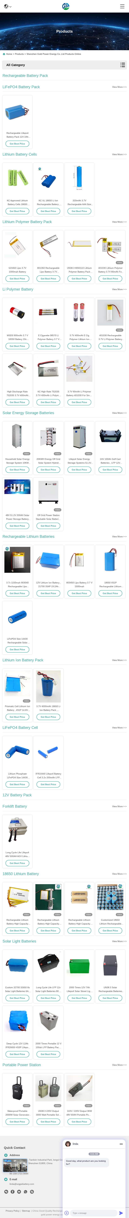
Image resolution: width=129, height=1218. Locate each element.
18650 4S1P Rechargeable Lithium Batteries (110, 586)
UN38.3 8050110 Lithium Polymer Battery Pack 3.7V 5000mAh (79, 272)
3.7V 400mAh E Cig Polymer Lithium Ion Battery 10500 (79, 339)
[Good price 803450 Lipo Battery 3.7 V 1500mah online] (79, 563)
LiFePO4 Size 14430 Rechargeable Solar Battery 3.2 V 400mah (17, 643)
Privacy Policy (12, 1211)
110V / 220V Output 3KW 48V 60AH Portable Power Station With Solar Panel (79, 1115)
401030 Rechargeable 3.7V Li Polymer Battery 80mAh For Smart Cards (110, 339)
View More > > (119, 87)
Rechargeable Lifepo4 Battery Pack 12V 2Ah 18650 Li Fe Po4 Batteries (17, 137)
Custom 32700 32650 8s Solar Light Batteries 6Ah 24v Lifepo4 (17, 991)
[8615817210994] (25, 1192)
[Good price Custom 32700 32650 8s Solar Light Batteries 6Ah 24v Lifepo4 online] (17, 968)
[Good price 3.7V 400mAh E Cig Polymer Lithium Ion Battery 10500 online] (79, 316)
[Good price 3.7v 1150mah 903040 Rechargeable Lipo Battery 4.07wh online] (17, 563)
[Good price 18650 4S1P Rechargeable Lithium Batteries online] (110, 563)
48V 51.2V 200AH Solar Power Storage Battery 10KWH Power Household (17, 519)
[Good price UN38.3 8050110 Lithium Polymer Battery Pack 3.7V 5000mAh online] (79, 248)
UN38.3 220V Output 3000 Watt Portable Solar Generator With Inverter (48, 1115)
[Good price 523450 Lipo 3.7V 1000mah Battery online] (17, 248)
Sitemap (26, 1211)
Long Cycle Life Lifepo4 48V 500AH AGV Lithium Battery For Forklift (17, 856)
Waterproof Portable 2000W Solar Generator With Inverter (17, 1115)
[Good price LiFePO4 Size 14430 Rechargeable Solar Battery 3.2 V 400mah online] (17, 619)
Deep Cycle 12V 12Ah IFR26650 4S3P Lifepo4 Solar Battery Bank (17, 1047)
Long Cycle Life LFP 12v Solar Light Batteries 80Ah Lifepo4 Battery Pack (48, 991)
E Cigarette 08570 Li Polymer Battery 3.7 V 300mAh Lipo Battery (48, 339)
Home (9, 54)
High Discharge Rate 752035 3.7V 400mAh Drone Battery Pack (17, 395)
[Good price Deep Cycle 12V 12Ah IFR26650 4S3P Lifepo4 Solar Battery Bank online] (17, 1024)
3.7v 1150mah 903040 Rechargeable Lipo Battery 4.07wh (17, 586)
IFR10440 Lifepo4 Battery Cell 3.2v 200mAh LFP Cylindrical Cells (48, 777)
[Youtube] (19, 1192)
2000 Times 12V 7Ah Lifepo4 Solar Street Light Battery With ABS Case (79, 991)
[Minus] (121, 1144)
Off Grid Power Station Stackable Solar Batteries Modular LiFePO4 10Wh (48, 519)
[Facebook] (12, 1192)
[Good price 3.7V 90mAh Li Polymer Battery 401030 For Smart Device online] (79, 372)
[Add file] (66, 1213)
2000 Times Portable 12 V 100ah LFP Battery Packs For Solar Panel (48, 1047)
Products (19, 54)
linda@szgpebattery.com (22, 1184)
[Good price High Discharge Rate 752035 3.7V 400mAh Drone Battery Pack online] (17, 372)
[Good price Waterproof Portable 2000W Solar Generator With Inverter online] (17, 1091)
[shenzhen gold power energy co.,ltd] (66, 6)
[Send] (121, 1213)
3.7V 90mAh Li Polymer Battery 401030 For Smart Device (79, 395)
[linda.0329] (32, 1192)
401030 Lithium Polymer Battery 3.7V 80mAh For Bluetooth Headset (110, 272)
